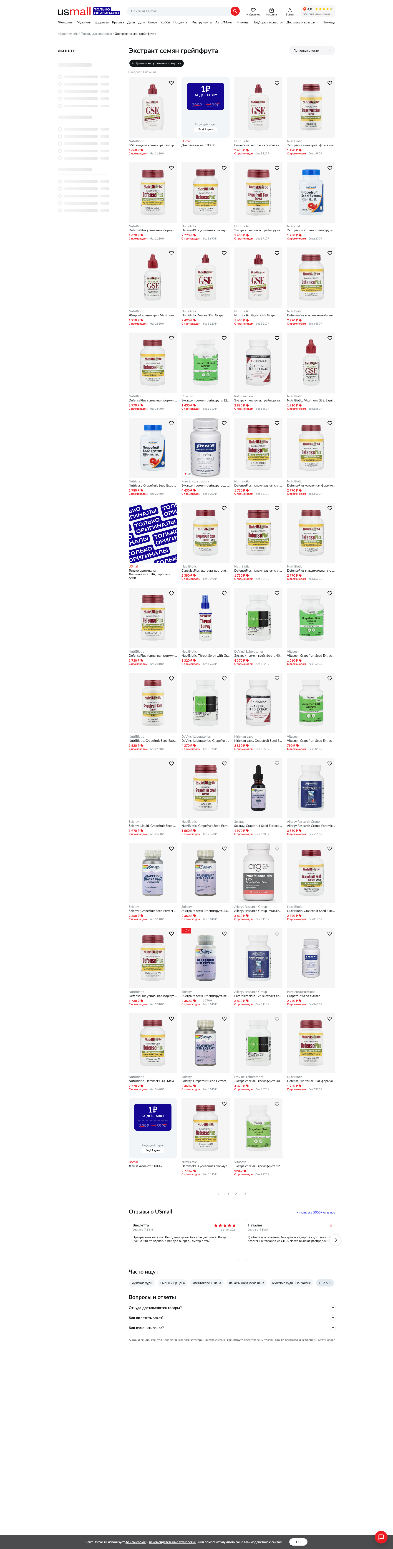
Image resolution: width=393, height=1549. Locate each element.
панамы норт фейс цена (246, 1283)
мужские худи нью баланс (291, 1283)
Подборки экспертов (268, 22)
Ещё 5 (323, 1283)
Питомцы (242, 22)
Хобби (165, 22)
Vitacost (187, 396)
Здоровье (102, 22)
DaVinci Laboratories (248, 651)
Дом (141, 22)
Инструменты (202, 22)
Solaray (134, 821)
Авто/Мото (223, 22)
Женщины (65, 22)
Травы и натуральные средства (158, 63)
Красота (118, 22)
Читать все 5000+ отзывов (316, 1212)
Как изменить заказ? (146, 1328)
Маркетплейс (68, 33)
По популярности (306, 50)
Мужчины (84, 22)
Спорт (152, 22)
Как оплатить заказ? (146, 1318)
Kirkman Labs (243, 396)
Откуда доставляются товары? (155, 1308)
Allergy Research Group (303, 821)
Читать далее (326, 1340)
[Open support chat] (381, 1537)
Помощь (329, 22)
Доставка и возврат (301, 22)
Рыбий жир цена (172, 1283)
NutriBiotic (136, 141)
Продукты (180, 22)
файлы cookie (136, 1542)
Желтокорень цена (207, 1283)
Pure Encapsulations (195, 481)
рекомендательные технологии (172, 1542)
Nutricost (293, 226)
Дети (131, 22)
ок (298, 1542)
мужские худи (141, 1283)
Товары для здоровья (96, 33)
